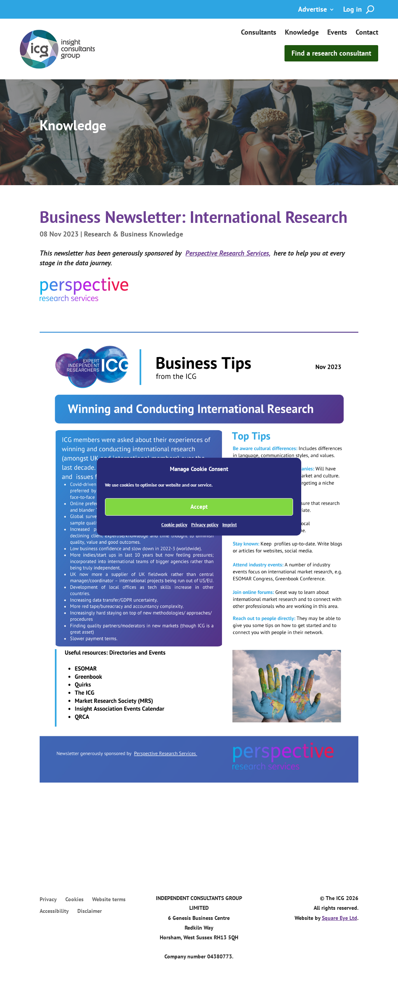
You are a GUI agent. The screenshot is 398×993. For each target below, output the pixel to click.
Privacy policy (204, 524)
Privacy (48, 900)
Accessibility (54, 911)
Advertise (312, 10)
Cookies (74, 900)
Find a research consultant (331, 53)
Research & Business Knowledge (133, 233)
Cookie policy (174, 524)
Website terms (109, 900)
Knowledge (302, 33)
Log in (352, 10)
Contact (367, 33)
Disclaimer (89, 911)
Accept (199, 506)
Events (337, 33)
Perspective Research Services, (227, 253)
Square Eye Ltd (339, 917)
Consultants (258, 33)
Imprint (229, 524)
